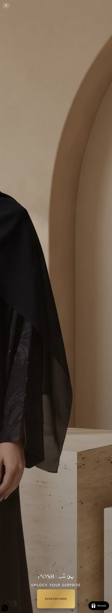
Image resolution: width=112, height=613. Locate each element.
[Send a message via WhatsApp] (4, 608)
